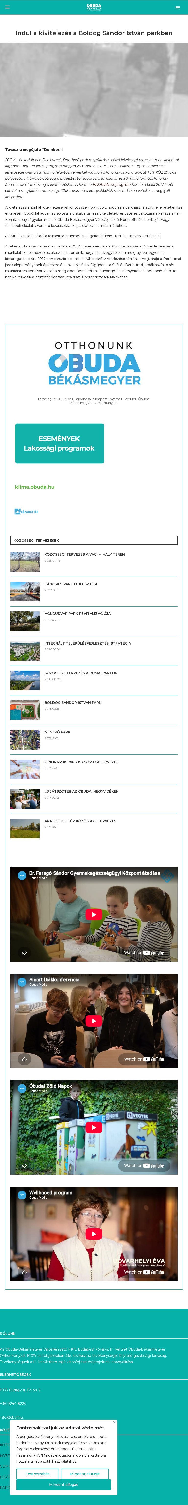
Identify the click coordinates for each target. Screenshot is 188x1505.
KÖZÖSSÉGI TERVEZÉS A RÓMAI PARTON (81, 673)
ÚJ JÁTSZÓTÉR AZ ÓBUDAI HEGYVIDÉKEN (82, 791)
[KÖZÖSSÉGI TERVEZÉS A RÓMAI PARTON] (25, 680)
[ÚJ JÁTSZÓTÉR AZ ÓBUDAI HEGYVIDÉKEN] (25, 799)
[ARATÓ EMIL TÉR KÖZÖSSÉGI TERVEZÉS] (25, 828)
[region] (64, 1457)
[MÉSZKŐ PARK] (25, 740)
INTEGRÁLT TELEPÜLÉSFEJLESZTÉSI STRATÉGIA (88, 643)
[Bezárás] (114, 1422)
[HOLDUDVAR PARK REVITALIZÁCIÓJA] (25, 621)
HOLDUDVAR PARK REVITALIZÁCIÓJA (78, 613)
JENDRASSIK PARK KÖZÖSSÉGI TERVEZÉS (81, 762)
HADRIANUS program (112, 184)
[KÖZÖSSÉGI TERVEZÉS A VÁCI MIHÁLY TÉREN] (25, 562)
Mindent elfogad (63, 1484)
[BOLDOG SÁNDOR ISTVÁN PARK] (25, 710)
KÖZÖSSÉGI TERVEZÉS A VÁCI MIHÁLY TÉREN (85, 554)
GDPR (5, 1466)
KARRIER (8, 1487)
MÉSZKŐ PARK (57, 732)
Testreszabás (37, 1474)
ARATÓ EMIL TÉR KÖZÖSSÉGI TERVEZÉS (80, 821)
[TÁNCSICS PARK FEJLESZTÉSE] (25, 591)
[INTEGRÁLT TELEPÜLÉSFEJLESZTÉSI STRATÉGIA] (25, 651)
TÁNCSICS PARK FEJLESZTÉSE (71, 584)
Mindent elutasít (85, 1474)
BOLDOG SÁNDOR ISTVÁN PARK (73, 702)
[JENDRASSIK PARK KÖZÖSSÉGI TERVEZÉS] (25, 769)
